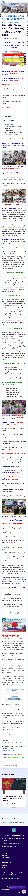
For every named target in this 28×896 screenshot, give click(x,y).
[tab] (11, 807)
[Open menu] (24, 2)
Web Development (6, 857)
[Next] (24, 792)
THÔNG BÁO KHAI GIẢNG (9, 765)
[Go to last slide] (4, 792)
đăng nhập (11, 822)
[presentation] (14, 785)
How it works (4, 855)
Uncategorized (14, 22)
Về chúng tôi (4, 865)
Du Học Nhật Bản (6, 15)
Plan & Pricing (5, 853)
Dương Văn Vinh (7, 38)
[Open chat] (24, 892)
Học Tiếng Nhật (16, 15)
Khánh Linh (7, 803)
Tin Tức (8, 22)
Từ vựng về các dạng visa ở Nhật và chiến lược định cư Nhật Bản (12, 798)
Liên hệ (3, 867)
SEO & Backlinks (5, 859)
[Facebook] (19, 892)
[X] (22, 892)
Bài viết (3, 869)
